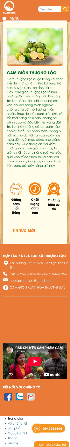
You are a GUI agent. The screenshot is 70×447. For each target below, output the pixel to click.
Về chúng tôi (17, 423)
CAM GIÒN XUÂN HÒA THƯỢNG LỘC (38, 287)
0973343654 (39, 274)
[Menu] (4, 18)
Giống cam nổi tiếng (16, 206)
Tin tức (12, 438)
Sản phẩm (15, 428)
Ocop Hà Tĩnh (18, 433)
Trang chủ (15, 418)
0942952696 (59, 274)
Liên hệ (13, 443)
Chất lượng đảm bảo (34, 206)
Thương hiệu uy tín (54, 204)
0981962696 (18, 274)
